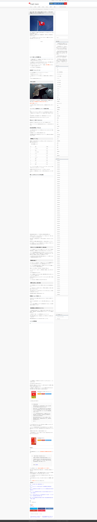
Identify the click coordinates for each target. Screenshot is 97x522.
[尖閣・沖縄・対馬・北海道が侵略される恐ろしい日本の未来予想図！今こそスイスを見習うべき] (41, 23)
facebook (65, 0)
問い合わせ (58, 318)
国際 (57, 111)
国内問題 (58, 109)
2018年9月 (58, 292)
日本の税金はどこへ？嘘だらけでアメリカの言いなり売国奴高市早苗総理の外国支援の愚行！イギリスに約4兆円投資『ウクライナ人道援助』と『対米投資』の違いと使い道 (61, 61)
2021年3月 (58, 254)
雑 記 (57, 149)
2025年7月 (58, 183)
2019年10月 (58, 267)
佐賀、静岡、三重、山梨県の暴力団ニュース (38, 484)
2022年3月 (58, 231)
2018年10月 (58, 290)
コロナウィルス (59, 86)
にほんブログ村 (32, 506)
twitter (62, 0)
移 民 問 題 (58, 134)
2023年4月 (58, 206)
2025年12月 (58, 173)
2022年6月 (58, 225)
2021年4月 (58, 252)
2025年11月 (58, 175)
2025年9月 (58, 179)
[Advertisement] (62, 22)
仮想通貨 (58, 101)
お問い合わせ (53, 0)
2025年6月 (58, 185)
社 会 (57, 132)
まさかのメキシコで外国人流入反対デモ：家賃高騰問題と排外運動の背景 (42, 486)
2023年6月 (58, 202)
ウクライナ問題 (59, 76)
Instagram (60, 0)
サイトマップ (56, 0)
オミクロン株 (59, 80)
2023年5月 (58, 204)
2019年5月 (58, 277)
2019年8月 (58, 271)
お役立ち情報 (59, 82)
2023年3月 (58, 208)
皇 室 (57, 128)
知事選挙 (58, 130)
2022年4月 (58, 229)
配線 (57, 147)
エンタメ (58, 78)
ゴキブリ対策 (59, 84)
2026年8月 (58, 160)
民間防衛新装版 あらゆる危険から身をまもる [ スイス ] (44, 391)
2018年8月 (58, 294)
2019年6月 (58, 275)
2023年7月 (58, 200)
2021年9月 (58, 244)
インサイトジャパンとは (60, 316)
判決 (57, 105)
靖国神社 (58, 151)
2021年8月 (58, 246)
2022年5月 (58, 227)
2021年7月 (58, 248)
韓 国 (57, 153)
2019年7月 (58, 273)
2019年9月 (58, 269)
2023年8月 (58, 198)
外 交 (57, 113)
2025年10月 (58, 177)
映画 (57, 124)
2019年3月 (58, 279)
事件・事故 (58, 99)
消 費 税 (58, 126)
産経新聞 (37, 464)
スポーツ (58, 88)
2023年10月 (58, 196)
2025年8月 (58, 181)
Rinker (40, 392)
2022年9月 (58, 219)
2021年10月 (58, 242)
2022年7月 (58, 223)
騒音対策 (58, 155)
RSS (67, 0)
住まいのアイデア (59, 103)
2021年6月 (58, 250)
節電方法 (58, 136)
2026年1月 (58, 171)
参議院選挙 (58, 107)
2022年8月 (58, 221)
